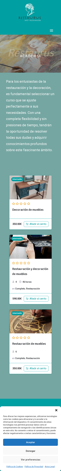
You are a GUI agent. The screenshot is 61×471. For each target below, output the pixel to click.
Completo (20, 288)
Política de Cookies (14, 466)
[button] (56, 410)
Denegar (30, 451)
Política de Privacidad (34, 466)
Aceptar (30, 442)
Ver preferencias (30, 459)
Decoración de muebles (27, 210)
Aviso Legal (50, 466)
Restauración (33, 288)
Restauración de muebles (29, 344)
